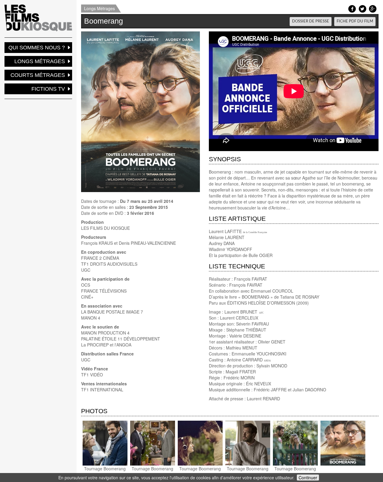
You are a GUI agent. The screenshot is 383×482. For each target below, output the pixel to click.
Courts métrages (37, 75)
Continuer (308, 478)
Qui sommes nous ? (36, 48)
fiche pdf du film (355, 21)
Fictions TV (48, 89)
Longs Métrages (99, 8)
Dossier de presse (310, 21)
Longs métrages (39, 61)
